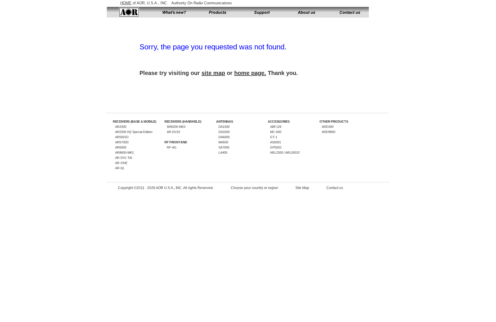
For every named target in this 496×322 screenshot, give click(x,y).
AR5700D (122, 142)
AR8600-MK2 (124, 152)
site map (213, 73)
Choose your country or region (254, 188)
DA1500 (224, 126)
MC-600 (275, 132)
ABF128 (275, 126)
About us (306, 12)
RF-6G (172, 147)
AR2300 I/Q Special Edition (133, 132)
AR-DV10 (173, 132)
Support (262, 12)
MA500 (223, 142)
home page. (250, 73)
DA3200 (224, 132)
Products (217, 12)
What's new (173, 12)
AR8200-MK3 (176, 126)
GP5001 (276, 147)
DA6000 (224, 137)
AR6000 (120, 147)
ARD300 (328, 126)
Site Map (302, 188)
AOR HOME (128, 12)
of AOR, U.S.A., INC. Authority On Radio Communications (176, 3)
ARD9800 (328, 132)
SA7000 (223, 147)
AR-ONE (121, 163)
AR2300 (120, 126)
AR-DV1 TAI (123, 157)
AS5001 (275, 142)
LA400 (222, 152)
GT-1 (273, 137)
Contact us (347, 12)
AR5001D (122, 137)
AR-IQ (119, 168)
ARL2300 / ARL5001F (285, 152)
